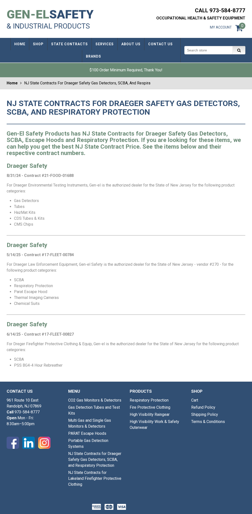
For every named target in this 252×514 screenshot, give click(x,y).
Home (12, 83)
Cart (194, 400)
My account (221, 27)
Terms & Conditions (208, 421)
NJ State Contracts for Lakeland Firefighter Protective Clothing (94, 478)
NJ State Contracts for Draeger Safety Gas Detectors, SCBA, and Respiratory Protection (94, 459)
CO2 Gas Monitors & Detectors (94, 400)
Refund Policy (203, 407)
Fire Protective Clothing (150, 407)
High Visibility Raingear (150, 414)
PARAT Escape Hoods (87, 433)
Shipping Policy (204, 414)
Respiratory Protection (149, 400)
